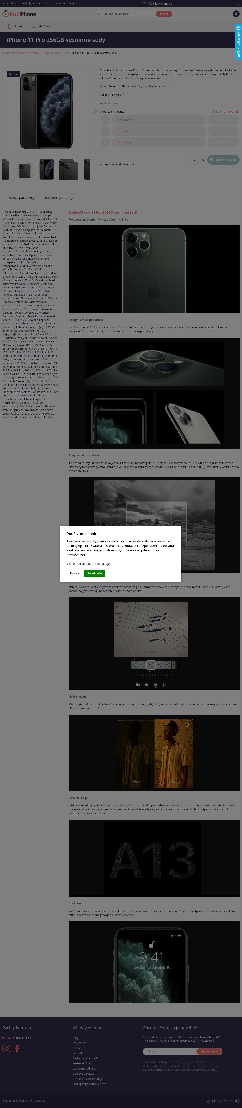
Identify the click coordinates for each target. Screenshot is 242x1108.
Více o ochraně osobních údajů (88, 564)
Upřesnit (75, 573)
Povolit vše (94, 573)
